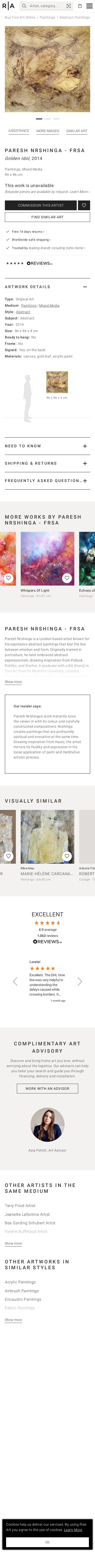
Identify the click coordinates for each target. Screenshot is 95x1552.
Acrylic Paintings (20, 1282)
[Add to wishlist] (84, 205)
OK (47, 1542)
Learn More (73, 1530)
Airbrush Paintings (22, 1291)
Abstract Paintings (74, 17)
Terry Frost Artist (20, 1205)
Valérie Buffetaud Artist (26, 1231)
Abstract (23, 312)
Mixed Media (49, 305)
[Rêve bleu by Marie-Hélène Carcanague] (47, 837)
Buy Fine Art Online (20, 17)
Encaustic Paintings (23, 1299)
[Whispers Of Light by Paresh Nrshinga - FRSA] (47, 559)
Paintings (47, 17)
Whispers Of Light (35, 590)
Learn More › (80, 192)
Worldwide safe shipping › (31, 239)
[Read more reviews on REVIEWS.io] (47, 942)
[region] (47, 981)
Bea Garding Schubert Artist (30, 1223)
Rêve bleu (27, 868)
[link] (68, 5)
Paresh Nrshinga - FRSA (45, 150)
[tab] (47, 286)
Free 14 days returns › (28, 231)
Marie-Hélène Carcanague (50, 873)
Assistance (19, 131)
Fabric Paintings (20, 1308)
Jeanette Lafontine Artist (27, 1214)
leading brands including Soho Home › (57, 248)
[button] (89, 6)
